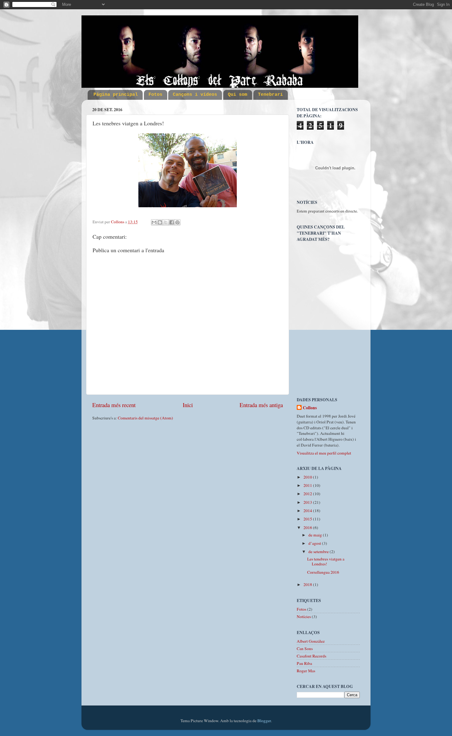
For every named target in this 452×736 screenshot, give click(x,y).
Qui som (237, 94)
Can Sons (305, 648)
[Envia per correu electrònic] (154, 222)
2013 (308, 502)
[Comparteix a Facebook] (172, 222)
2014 (308, 510)
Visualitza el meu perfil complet (324, 453)
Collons (310, 408)
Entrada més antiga (261, 405)
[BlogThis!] (160, 222)
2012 (308, 493)
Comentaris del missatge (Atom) (145, 418)
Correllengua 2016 (323, 572)
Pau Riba (304, 663)
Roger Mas (306, 670)
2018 (308, 584)
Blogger (264, 720)
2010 (308, 477)
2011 (308, 485)
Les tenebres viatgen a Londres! (325, 561)
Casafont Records (311, 656)
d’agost (315, 543)
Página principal (115, 94)
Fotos (155, 94)
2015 (308, 519)
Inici (188, 405)
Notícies (304, 616)
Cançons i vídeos (195, 94)
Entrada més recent (114, 405)
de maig (315, 535)
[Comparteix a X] (166, 222)
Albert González (311, 641)
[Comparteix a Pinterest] (177, 222)
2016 (308, 527)
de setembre (319, 551)
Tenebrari (270, 94)
